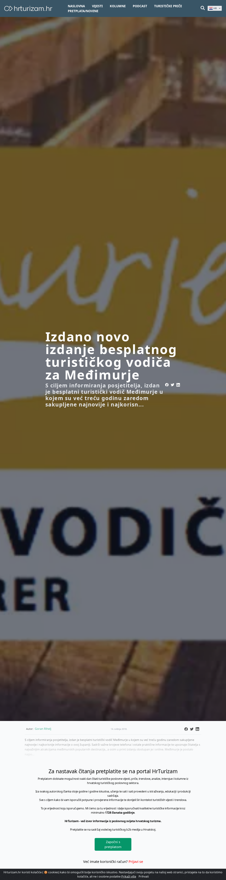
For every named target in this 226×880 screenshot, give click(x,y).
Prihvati (144, 876)
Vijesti (97, 6)
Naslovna (76, 6)
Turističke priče (168, 6)
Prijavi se (136, 861)
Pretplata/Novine (83, 11)
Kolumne (118, 6)
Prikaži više (128, 876)
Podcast (140, 6)
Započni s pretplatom (113, 844)
